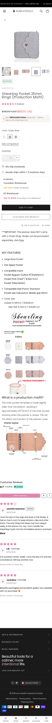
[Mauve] (15, 136)
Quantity (6, 151)
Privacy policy (24, 699)
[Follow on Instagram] (12, 683)
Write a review (20, 495)
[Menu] (4, 11)
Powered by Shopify (34, 693)
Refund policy (11, 699)
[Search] (41, 11)
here (21, 240)
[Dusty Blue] (10, 136)
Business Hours (10, 642)
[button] (8, 104)
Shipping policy (27, 702)
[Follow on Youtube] (17, 683)
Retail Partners (10, 649)
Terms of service (39, 699)
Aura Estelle (21, 693)
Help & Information (12, 634)
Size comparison (10, 144)
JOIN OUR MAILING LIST (13, 670)
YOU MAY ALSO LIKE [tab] (26, 616)
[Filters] (43, 495)
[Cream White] (4, 136)
